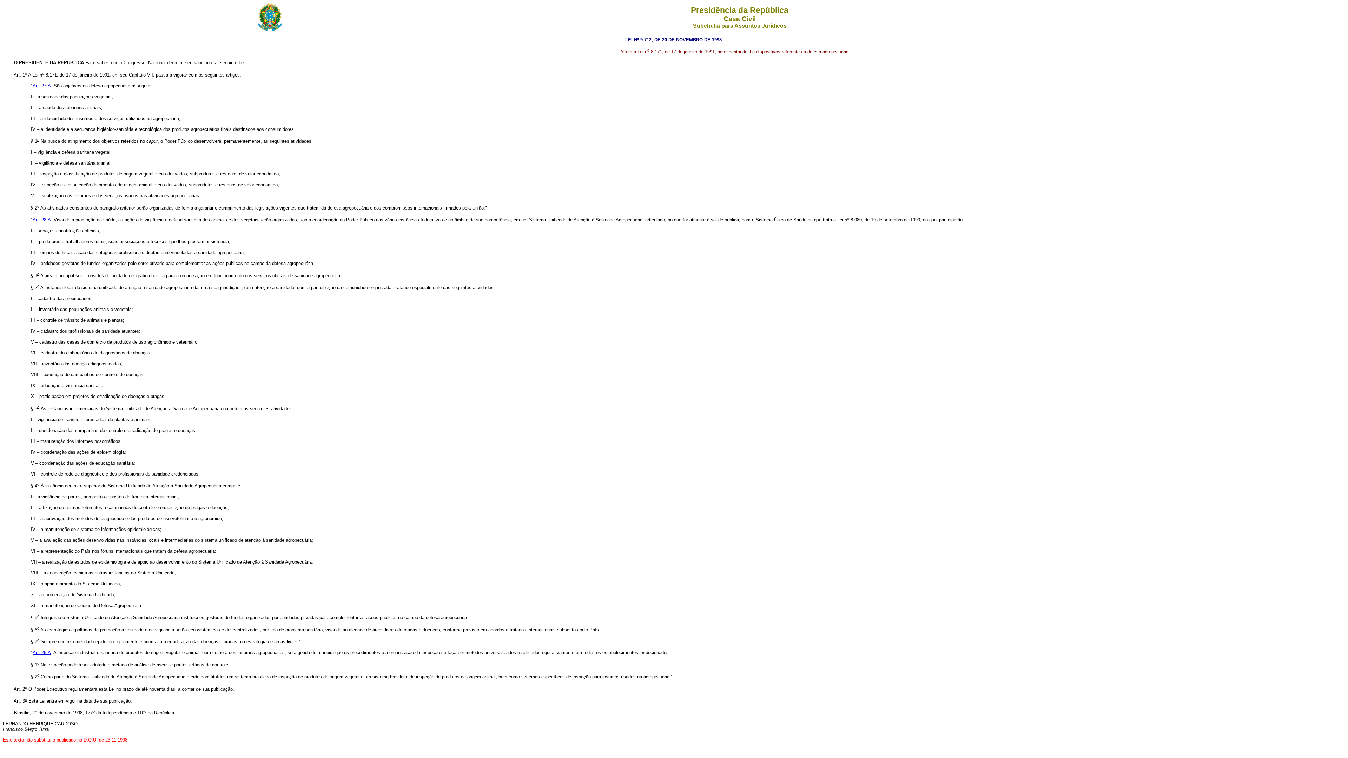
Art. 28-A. (42, 219)
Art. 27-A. (42, 85)
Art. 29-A (42, 652)
